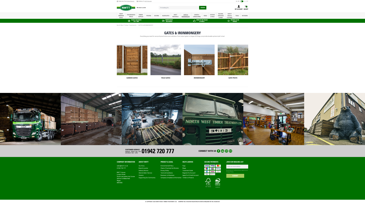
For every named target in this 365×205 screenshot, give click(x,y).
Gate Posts (233, 78)
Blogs (184, 168)
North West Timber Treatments (126, 25)
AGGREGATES (165, 16)
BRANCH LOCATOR (142, 7)
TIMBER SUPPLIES (140, 15)
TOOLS (237, 16)
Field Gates (165, 78)
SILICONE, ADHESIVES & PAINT (221, 15)
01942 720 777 (158, 151)
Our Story (141, 166)
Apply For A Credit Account (190, 175)
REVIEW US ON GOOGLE (235, 20)
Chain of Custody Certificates (170, 168)
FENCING (148, 16)
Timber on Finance (188, 177)
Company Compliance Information (171, 177)
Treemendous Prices (131, 15)
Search (202, 7)
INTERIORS (245, 16)
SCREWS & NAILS (212, 15)
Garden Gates (132, 78)
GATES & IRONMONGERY (186, 15)
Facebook (218, 151)
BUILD (205, 16)
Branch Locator (143, 168)
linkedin (222, 151)
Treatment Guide (187, 170)
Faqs (183, 166)
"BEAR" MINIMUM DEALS (121, 15)
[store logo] (126, 7)
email (230, 151)
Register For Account (188, 173)
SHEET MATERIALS (175, 15)
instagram (226, 151)
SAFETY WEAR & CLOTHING (229, 15)
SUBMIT (235, 176)
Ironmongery (199, 78)
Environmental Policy (167, 166)
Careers (141, 175)
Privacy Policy (165, 170)
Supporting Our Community (147, 177)
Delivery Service (143, 170)
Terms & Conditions (167, 173)
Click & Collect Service (145, 173)
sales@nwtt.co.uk (122, 166)
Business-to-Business (167, 175)
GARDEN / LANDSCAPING (197, 15)
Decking (156, 16)
